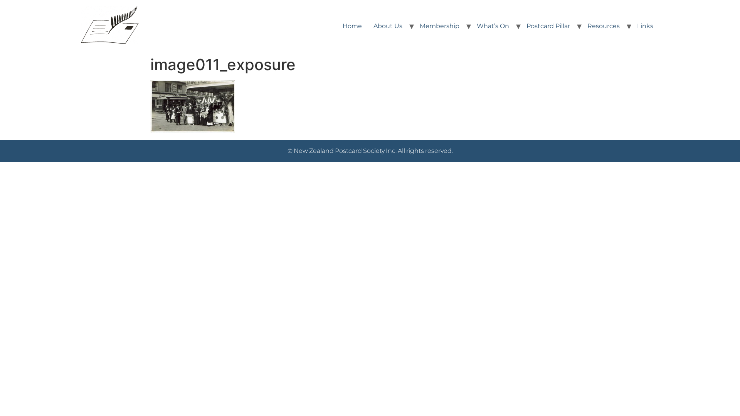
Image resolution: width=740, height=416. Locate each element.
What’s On (493, 26)
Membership (439, 26)
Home (352, 26)
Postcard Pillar (548, 26)
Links (645, 26)
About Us (387, 26)
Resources (603, 26)
